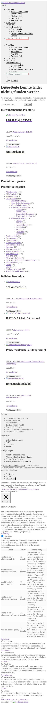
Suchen (28, 104)
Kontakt (9, 446)
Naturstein (20, 227)
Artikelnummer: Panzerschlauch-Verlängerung (26, 356)
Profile (8, 265)
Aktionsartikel (11, 196)
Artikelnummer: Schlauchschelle (24, 292)
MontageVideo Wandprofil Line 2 (19, 461)
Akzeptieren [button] (34, 489)
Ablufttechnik (11, 194)
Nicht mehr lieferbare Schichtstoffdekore (21, 260)
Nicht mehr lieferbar (14, 258)
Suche (8, 476)
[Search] (7, 41)
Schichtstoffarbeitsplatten (20, 207)
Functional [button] (5, 639)
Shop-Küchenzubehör (19, 12)
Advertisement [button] (6, 675)
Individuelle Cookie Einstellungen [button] (15, 489)
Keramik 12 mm (22, 225)
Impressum (10, 444)
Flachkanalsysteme (13, 243)
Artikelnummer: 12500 (23, 324)
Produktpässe (16, 31)
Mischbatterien (11, 249)
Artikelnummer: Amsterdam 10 (21, 157)
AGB (8, 442)
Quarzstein (20, 232)
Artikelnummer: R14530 (19, 126)
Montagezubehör (12, 251)
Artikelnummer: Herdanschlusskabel (18, 390)
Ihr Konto (10, 474)
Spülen (8, 267)
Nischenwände (16, 16)
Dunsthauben (11, 240)
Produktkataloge (17, 29)
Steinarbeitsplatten (18, 218)
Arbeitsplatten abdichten (15, 455)
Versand (14, 36)
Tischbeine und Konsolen (16, 271)
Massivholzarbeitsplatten (20, 203)
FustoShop (10, 9)
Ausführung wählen (13, 176)
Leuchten (9, 247)
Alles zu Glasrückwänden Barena (19, 457)
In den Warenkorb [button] (13, 144)
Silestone (19, 234)
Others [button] (3, 688)
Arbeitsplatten (16, 14)
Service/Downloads (13, 27)
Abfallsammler (11, 192)
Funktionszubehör (13, 245)
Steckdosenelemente (14, 269)
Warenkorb (10, 25)
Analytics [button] (4, 661)
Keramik (19, 223)
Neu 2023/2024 (12, 254)
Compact (19, 210)
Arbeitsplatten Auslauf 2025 (22, 34)
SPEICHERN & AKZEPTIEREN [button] (14, 700)
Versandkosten (11, 140)
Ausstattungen (11, 238)
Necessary (8, 536)
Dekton (19, 221)
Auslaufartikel (16, 20)
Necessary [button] (5, 534)
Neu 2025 (15, 18)
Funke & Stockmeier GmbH (14, 466)
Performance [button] (6, 650)
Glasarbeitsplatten (18, 201)
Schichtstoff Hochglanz (25, 214)
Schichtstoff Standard (24, 216)
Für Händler (10, 23)
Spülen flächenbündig (14, 459)
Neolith (19, 229)
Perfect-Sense (21, 212)
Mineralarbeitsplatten (19, 205)
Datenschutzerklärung (14, 440)
